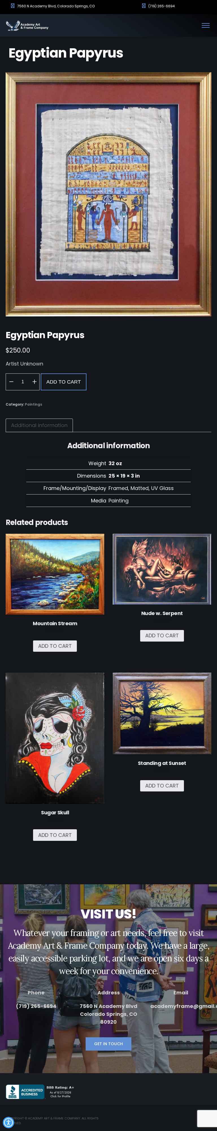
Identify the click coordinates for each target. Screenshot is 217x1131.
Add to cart (63, 382)
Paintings (33, 404)
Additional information (39, 425)
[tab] (39, 425)
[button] (11, 382)
